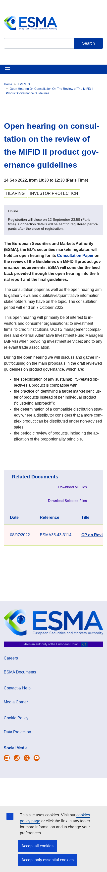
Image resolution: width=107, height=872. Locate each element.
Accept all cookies (37, 846)
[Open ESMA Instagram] (17, 758)
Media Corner (16, 702)
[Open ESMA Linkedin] (27, 758)
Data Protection (17, 732)
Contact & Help (17, 688)
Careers (11, 658)
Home (8, 84)
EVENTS (24, 84)
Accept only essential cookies (47, 860)
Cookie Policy (16, 718)
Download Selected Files (67, 501)
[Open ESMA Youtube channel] (37, 758)
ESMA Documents (20, 672)
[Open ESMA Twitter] (7, 758)
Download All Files (72, 487)
